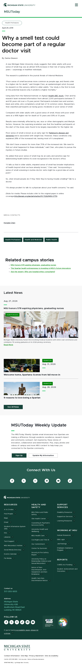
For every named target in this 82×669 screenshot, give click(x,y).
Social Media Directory (12, 550)
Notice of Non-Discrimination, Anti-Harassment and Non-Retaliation (39, 571)
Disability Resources (64, 512)
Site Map (24, 656)
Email (6, 522)
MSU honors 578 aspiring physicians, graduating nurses (33, 265)
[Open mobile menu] (76, 5)
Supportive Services (64, 516)
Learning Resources (64, 521)
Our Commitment (38, 544)
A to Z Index (8, 509)
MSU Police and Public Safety (39, 513)
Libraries (7, 537)
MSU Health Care (38, 535)
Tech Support (9, 541)
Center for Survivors (39, 548)
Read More (8, 345)
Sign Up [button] (19, 455)
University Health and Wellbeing (39, 530)
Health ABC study (56, 96)
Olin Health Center (38, 518)
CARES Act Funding (64, 565)
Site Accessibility (51, 656)
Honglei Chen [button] (9, 223)
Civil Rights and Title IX (40, 540)
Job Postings (62, 544)
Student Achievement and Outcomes (67, 570)
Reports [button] (62, 560)
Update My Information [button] (43, 455)
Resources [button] (10, 505)
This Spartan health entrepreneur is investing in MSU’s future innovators (41, 268)
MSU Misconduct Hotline (13, 545)
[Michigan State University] (19, 5)
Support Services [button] (62, 506)
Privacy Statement (36, 656)
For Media (8, 558)
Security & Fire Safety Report (40, 554)
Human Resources (64, 535)
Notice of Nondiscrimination (36, 659)
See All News (13, 407)
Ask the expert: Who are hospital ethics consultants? (33, 272)
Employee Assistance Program (65, 549)
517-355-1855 (10, 592)
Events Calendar (10, 554)
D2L (5, 533)
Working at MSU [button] (67, 530)
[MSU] (41, 499)
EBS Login (61, 539)
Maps (6, 518)
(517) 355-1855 (13, 659)
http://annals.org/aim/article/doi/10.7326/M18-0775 (35, 196)
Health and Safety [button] (38, 506)
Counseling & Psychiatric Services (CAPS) (40, 524)
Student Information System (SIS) (15, 528)
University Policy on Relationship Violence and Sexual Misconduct (41, 561)
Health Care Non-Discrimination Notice (39, 579)
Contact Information (12, 656)
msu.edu (23, 659)
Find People (8, 514)
